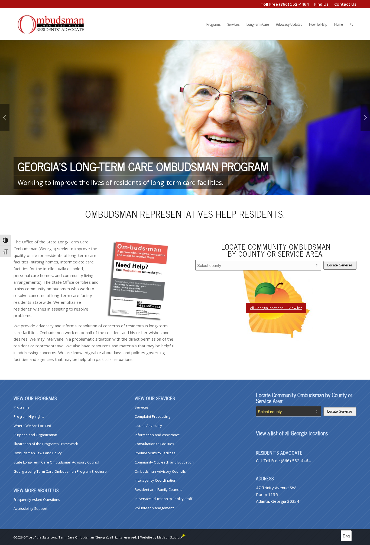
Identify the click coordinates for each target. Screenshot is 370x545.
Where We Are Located (32, 425)
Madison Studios (169, 537)
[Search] (351, 24)
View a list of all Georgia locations (292, 433)
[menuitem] (321, 4)
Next (365, 117)
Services (142, 407)
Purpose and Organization (35, 434)
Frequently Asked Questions (37, 499)
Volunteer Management (154, 507)
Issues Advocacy (148, 425)
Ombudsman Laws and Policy (38, 453)
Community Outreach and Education (164, 462)
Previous (4, 117)
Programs (22, 407)
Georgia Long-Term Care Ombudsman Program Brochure (60, 471)
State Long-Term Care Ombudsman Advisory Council (56, 462)
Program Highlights (29, 416)
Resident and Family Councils (158, 489)
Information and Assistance (157, 434)
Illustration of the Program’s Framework (46, 443)
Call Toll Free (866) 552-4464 (283, 460)
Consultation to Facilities (154, 443)
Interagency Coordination (155, 480)
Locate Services (340, 265)
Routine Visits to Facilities (155, 453)
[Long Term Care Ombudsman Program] (54, 24)
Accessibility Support (30, 508)
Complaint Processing (152, 416)
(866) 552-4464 (294, 4)
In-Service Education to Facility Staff (163, 498)
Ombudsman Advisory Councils (160, 471)
